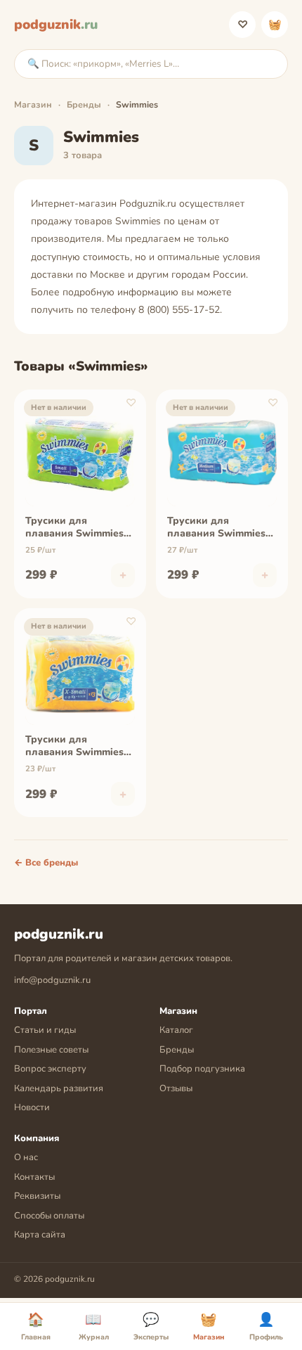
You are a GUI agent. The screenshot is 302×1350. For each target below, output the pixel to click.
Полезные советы (51, 1049)
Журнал (94, 1327)
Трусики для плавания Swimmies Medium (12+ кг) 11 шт (221, 528)
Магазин (33, 104)
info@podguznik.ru (52, 980)
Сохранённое (242, 25)
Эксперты (151, 1327)
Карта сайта (39, 1234)
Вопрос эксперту (50, 1068)
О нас (26, 1157)
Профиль (266, 1327)
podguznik (56, 24)
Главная (36, 1327)
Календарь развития (58, 1088)
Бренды (84, 104)
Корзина (275, 25)
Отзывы (175, 1088)
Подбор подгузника (202, 1068)
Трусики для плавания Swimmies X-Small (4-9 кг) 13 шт (79, 746)
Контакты (34, 1177)
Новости (32, 1107)
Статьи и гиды (45, 1030)
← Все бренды (46, 862)
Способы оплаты (49, 1215)
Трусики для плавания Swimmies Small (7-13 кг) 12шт (74, 528)
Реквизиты (37, 1196)
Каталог (176, 1030)
